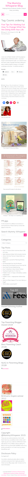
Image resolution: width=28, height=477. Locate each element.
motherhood (12, 93)
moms (6, 93)
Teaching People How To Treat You (11, 271)
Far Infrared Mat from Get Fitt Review (12, 263)
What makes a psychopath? (10, 284)
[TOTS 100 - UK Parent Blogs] (7, 428)
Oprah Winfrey (22, 93)
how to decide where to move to (18, 90)
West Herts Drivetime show (15, 96)
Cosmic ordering (10, 86)
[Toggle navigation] (2, 14)
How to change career (14, 88)
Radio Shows (6, 85)
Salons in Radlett (13, 95)
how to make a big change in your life (10, 91)
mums (16, 93)
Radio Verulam (4, 95)
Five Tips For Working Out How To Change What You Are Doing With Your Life (13, 27)
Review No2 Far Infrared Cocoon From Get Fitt (14, 265)
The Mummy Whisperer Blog (14, 4)
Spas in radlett (20, 95)
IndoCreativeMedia (21, 475)
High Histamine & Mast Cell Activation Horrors (14, 254)
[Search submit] (25, 14)
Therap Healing (5, 96)
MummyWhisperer (5, 33)
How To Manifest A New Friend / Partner (13, 269)
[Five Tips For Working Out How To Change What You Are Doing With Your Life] (14, 45)
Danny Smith (17, 86)
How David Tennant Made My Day (11, 267)
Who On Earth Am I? (14, 85)
